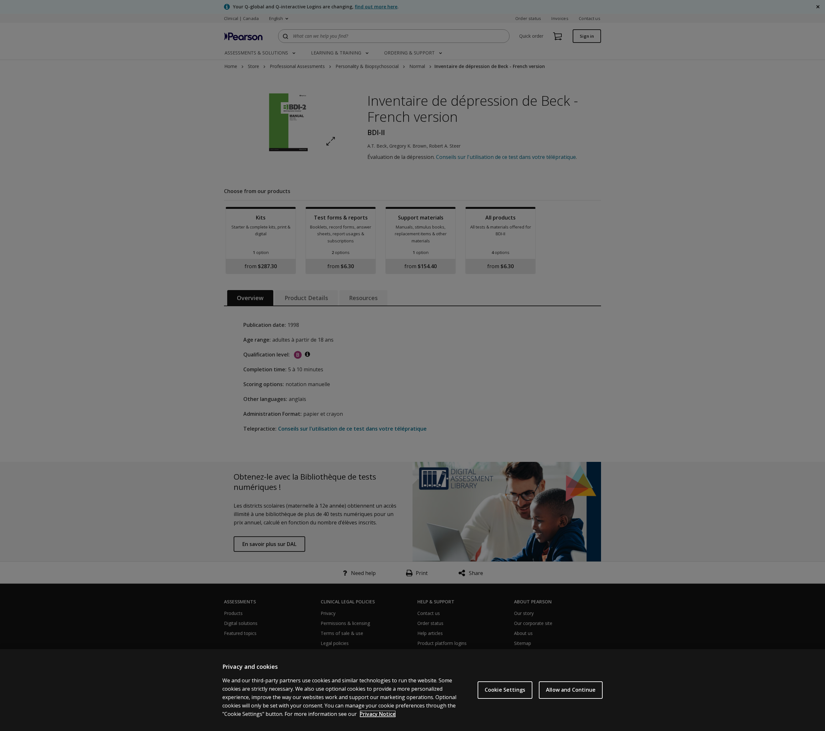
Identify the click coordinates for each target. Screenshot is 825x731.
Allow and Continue (571, 689)
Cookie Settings (505, 689)
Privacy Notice (378, 713)
